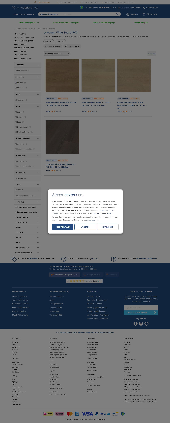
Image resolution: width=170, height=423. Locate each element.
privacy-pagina (91, 220)
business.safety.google (103, 213)
